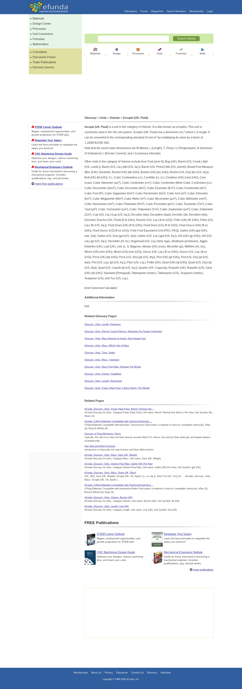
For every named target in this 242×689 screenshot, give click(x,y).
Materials (38, 18)
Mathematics (41, 44)
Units (159, 53)
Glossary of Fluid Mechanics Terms (103, 433)
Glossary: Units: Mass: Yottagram (102, 359)
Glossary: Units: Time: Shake (100, 352)
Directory (152, 672)
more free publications (49, 183)
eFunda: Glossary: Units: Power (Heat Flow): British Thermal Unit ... (119, 409)
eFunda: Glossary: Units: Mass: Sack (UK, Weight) (111, 455)
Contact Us (137, 672)
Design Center (42, 23)
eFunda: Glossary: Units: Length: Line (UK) (107, 506)
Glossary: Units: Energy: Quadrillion (103, 374)
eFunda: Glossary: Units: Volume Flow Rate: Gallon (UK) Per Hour (119, 463)
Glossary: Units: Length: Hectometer (103, 381)
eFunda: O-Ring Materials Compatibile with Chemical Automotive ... (119, 485)
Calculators (130, 11)
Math (202, 53)
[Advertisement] (55, 319)
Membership (196, 11)
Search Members (176, 11)
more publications (203, 569)
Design (117, 53)
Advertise (166, 672)
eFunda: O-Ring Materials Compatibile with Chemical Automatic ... (118, 421)
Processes (39, 28)
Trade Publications (44, 62)
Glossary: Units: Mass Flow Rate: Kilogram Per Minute (113, 366)
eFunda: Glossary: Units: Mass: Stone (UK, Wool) (110, 472)
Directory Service (43, 67)
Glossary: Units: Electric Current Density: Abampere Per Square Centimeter (123, 331)
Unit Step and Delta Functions (100, 446)
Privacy (109, 672)
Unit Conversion (43, 33)
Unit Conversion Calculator (100, 287)
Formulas (38, 39)
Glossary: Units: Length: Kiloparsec (103, 324)
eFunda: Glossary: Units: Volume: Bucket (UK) (109, 497)
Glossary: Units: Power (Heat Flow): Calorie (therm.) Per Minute (117, 388)
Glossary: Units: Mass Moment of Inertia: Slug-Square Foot (115, 338)
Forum (144, 11)
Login (210, 11)
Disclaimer (122, 672)
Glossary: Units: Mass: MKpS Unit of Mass (107, 345)
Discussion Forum (44, 57)
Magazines (157, 11)
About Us (96, 672)
